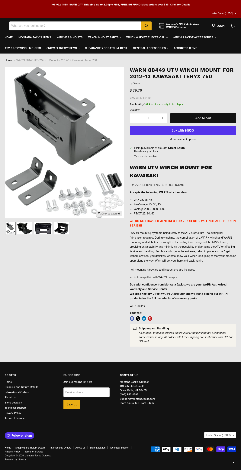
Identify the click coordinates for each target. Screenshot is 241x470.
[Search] (146, 25)
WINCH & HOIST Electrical (146, 37)
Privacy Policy (13, 412)
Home (8, 60)
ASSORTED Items (185, 48)
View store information (145, 156)
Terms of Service (15, 417)
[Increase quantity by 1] (163, 118)
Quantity (135, 110)
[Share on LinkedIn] (144, 318)
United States (222, 13)
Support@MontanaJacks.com (137, 398)
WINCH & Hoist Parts (103, 37)
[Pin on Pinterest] (150, 318)
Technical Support (15, 407)
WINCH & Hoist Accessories (193, 37)
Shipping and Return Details (21, 386)
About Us (10, 397)
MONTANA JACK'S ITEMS (34, 37)
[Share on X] (138, 318)
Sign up (71, 404)
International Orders (17, 392)
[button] (10, 228)
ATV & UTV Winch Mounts (23, 48)
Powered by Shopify (16, 459)
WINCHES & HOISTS (69, 37)
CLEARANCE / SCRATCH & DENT (106, 48)
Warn (136, 83)
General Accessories (149, 48)
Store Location (13, 402)
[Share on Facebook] (132, 318)
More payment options (183, 139)
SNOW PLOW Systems (62, 48)
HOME (9, 37)
